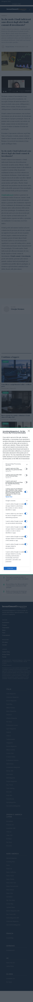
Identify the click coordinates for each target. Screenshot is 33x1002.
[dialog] (16, 501)
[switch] (25, 469)
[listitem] (16, 464)
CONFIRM (10, 568)
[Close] (29, 431)
